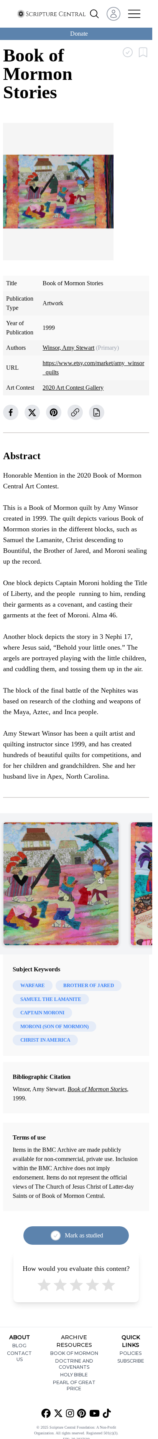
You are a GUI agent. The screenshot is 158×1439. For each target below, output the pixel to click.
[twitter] (32, 412)
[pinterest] (53, 412)
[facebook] (10, 412)
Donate (79, 33)
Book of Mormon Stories (97, 1089)
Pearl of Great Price (74, 1385)
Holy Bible (74, 1375)
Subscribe (130, 1361)
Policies (131, 1353)
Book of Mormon (74, 1353)
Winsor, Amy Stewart (68, 347)
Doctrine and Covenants (74, 1364)
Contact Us (19, 1356)
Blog (19, 1345)
